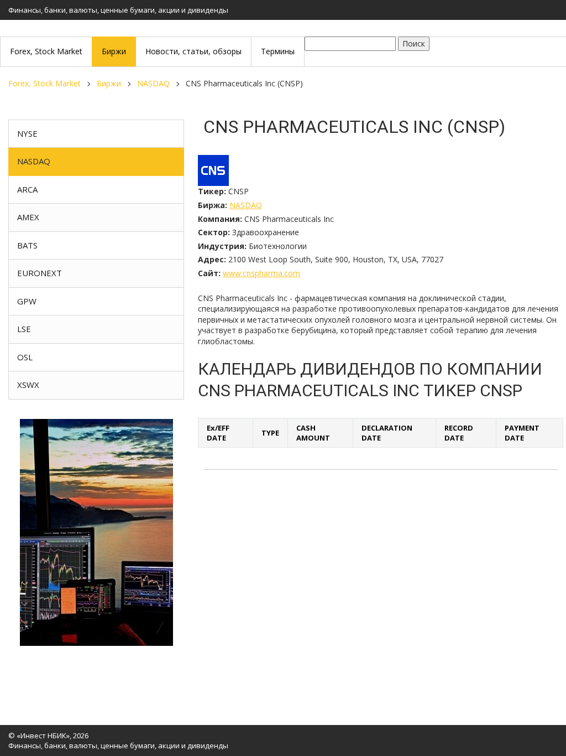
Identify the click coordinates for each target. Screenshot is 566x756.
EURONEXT (39, 272)
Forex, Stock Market (44, 83)
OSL (25, 357)
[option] (96, 532)
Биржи (109, 83)
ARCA (27, 189)
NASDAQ (153, 83)
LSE (24, 328)
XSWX (28, 384)
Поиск (413, 43)
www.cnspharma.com (261, 273)
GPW (26, 301)
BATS (27, 245)
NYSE (27, 133)
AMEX (28, 216)
